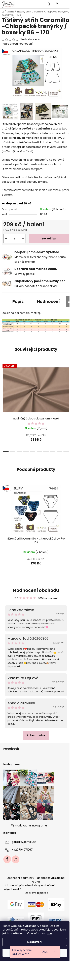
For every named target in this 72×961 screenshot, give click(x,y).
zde (49, 933)
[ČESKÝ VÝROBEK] (36, 510)
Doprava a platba (36, 893)
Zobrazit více (36, 735)
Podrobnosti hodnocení (17, 44)
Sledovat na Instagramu (31, 825)
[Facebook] (7, 859)
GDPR (36, 882)
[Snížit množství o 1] (6, 238)
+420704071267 (22, 850)
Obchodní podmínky (20, 878)
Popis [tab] (18, 301)
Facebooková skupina (50, 878)
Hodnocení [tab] (48, 301)
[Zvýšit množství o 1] (22, 238)
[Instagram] (15, 859)
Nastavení (34, 942)
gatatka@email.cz (24, 842)
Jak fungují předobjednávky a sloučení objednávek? (29, 887)
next (68, 383)
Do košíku (49, 238)
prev (3, 383)
